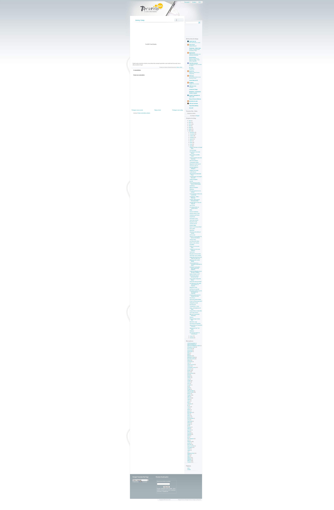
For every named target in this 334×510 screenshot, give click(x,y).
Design (188, 370)
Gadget (188, 380)
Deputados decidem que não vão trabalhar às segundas (196, 292)
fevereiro (192, 337)
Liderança (189, 403)
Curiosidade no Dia (191, 367)
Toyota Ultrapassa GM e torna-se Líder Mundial (195, 183)
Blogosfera (189, 355)
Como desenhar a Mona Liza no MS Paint (196, 194)
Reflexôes (192, 330)
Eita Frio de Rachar (194, 160)
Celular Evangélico (194, 179)
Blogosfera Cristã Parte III (195, 164)
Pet (188, 425)
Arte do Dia (189, 348)
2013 (190, 120)
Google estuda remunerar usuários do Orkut (195, 295)
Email (188, 374)
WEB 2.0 (189, 460)
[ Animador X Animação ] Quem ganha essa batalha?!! (195, 268)
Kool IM (191, 181)
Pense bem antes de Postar (195, 281)
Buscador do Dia (190, 358)
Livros (188, 406)
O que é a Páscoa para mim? (196, 301)
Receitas (189, 432)
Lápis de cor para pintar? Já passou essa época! (196, 237)
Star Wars (189, 444)
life (187, 405)
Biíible (191, 210)
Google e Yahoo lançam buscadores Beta (195, 200)
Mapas (188, 409)
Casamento (189, 361)
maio (191, 144)
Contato (194, 2)
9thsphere (199, 499)
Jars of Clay (192, 205)
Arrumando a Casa (194, 218)
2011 (190, 124)
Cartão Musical (193, 172)
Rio (188, 437)
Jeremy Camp (139, 20)
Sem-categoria (190, 438)
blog (188, 354)
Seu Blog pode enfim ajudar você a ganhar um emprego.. (195, 284)
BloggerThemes (189, 499)
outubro (191, 135)
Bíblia (188, 352)
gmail (188, 387)
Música (178, 67)
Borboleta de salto (193, 101)
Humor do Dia (190, 392)
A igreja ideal (191, 69)
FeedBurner (165, 491)
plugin (188, 428)
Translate (144, 481)
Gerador (189, 384)
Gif (188, 386)
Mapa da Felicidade (194, 187)
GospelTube (192, 216)
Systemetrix (192, 252)
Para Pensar (192, 297)
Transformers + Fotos (194, 306)
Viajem (188, 454)
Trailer (188, 448)
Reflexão (189, 434)
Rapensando (192, 52)
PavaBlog (191, 82)
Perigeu (189, 424)
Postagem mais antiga (177, 110)
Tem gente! (187, 2)
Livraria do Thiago (193, 89)
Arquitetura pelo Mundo (194, 215)
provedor (189, 429)
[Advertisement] (150, 105)
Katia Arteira (192, 44)
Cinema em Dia (190, 364)
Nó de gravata (190, 418)
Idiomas (189, 393)
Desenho (189, 368)
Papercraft (189, 421)
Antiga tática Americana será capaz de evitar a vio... (196, 258)
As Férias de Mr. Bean (194, 241)
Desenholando (192, 57)
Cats (188, 363)
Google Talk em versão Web (196, 310)
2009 (190, 127)
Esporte (189, 376)
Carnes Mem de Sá (193, 80)
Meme (188, 411)
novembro (192, 134)
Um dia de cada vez (194, 165)
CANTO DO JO (192, 41)
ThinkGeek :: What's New (195, 48)
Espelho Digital (193, 225)
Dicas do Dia (190, 373)
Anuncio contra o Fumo (195, 213)
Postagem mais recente (137, 110)
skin (188, 440)
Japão (188, 399)
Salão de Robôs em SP (194, 274)
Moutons (191, 317)
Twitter (188, 450)
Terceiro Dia (168, 499)
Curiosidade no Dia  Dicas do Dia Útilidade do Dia (193, 344)
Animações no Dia (191, 347)
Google (188, 389)
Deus (188, 371)
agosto (191, 139)
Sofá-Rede (192, 230)
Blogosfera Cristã (193, 221)
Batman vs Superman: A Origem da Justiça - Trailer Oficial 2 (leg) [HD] (194, 59)
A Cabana (191, 87)
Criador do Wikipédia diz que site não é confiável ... (196, 272)
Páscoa (189, 422)
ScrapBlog (192, 244)
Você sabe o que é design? (195, 255)
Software (189, 441)
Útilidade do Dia (190, 453)
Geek (188, 383)
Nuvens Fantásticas (194, 211)
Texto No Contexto (193, 63)
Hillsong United (190, 390)
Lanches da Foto (193, 223)
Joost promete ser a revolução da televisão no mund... (196, 264)
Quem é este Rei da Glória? (195, 226)
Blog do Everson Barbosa (195, 99)
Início (188, 468)
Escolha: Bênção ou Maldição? (194, 168)
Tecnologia (189, 447)
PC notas (191, 67)
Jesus (188, 400)
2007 (190, 130)
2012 (190, 122)
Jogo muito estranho (194, 220)
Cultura (188, 366)
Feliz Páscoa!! (193, 304)
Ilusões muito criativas (194, 242)
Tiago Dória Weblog (193, 105)
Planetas (189, 427)
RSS (199, 2)
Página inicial (157, 110)
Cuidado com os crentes (194, 83)
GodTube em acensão (194, 289)
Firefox (188, 377)
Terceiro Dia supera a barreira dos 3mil (194, 276)
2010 (190, 125)
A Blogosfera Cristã (194, 302)
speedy (188, 443)
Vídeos (188, 457)
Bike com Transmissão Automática (194, 315)
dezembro (192, 132)
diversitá (191, 107)
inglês (188, 396)
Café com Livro (192, 86)
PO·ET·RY (191, 71)
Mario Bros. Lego (193, 321)
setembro (192, 137)
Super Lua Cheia (190, 445)
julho (191, 140)
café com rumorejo (193, 103)
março (191, 336)
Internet (189, 397)
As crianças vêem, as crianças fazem (194, 208)
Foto (188, 379)
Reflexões (192, 189)
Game (188, 381)
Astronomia (189, 350)
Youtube (189, 461)
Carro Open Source (194, 312)
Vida (188, 456)
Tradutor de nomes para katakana (195, 250)
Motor (188, 415)
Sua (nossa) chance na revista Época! (195, 333)
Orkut (188, 419)
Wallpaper (189, 459)
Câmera (189, 360)
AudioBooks (192, 185)
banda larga (189, 351)
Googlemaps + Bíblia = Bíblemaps (194, 197)
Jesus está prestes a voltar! (194, 42)
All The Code (192, 234)
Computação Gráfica (194, 162)
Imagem (189, 395)
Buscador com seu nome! (195, 253)
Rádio (181, 67)
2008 (190, 129)
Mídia (188, 413)
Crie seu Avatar (193, 150)
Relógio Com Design (194, 170)
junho (191, 142)
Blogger (197, 115)
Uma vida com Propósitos (195, 323)
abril (191, 145)
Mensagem (189, 412)
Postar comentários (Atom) (144, 113)
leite (188, 402)
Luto (188, 408)
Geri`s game (192, 228)
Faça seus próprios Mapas (195, 299)
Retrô (188, 435)
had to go (191, 75)
